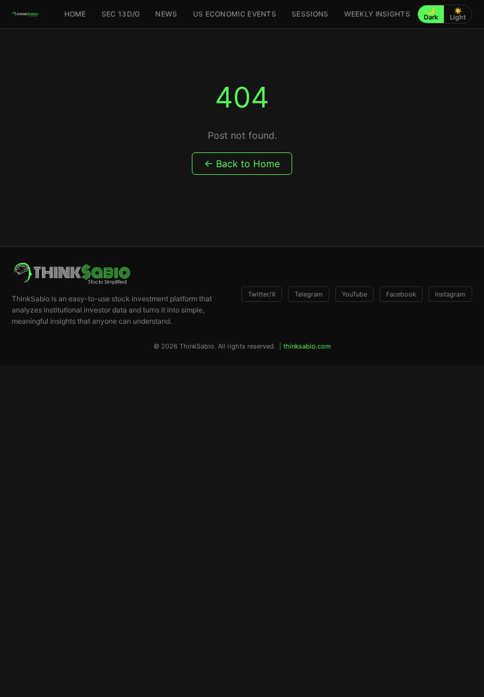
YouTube (354, 294)
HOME (75, 13)
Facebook (401, 294)
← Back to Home (242, 164)
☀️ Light (458, 13)
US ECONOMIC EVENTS (234, 13)
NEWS (166, 13)
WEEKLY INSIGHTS (377, 13)
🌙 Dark (431, 13)
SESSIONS (310, 13)
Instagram (450, 294)
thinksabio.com (307, 346)
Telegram (309, 294)
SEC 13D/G (121, 13)
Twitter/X (262, 294)
